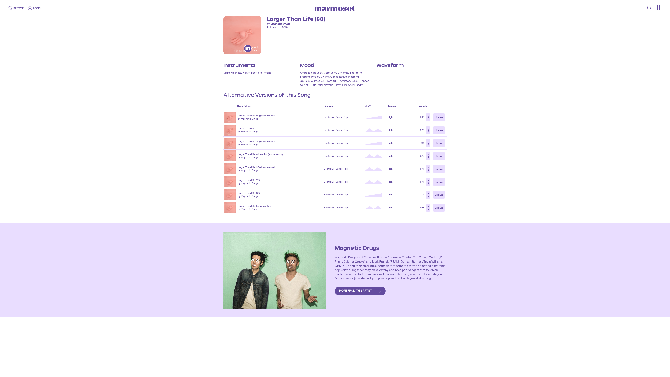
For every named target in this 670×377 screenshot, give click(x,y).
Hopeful (316, 76)
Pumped (349, 85)
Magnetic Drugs (280, 23)
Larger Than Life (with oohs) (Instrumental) (260, 154)
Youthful (305, 85)
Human (326, 76)
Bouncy (317, 72)
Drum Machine (232, 72)
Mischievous (325, 85)
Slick (355, 81)
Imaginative (340, 76)
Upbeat (364, 81)
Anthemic (306, 72)
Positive (319, 81)
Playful (338, 85)
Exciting (305, 76)
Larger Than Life (246, 128)
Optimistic (306, 81)
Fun (314, 85)
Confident (330, 72)
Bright (359, 85)
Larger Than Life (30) (249, 193)
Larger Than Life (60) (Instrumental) (256, 115)
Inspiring (353, 76)
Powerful (330, 81)
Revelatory (344, 81)
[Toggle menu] (657, 7)
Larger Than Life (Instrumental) (254, 206)
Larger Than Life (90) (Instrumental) (256, 167)
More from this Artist (355, 290)
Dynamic (343, 72)
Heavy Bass (250, 72)
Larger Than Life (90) (249, 180)
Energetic (356, 72)
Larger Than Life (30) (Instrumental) (256, 141)
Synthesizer (265, 72)
